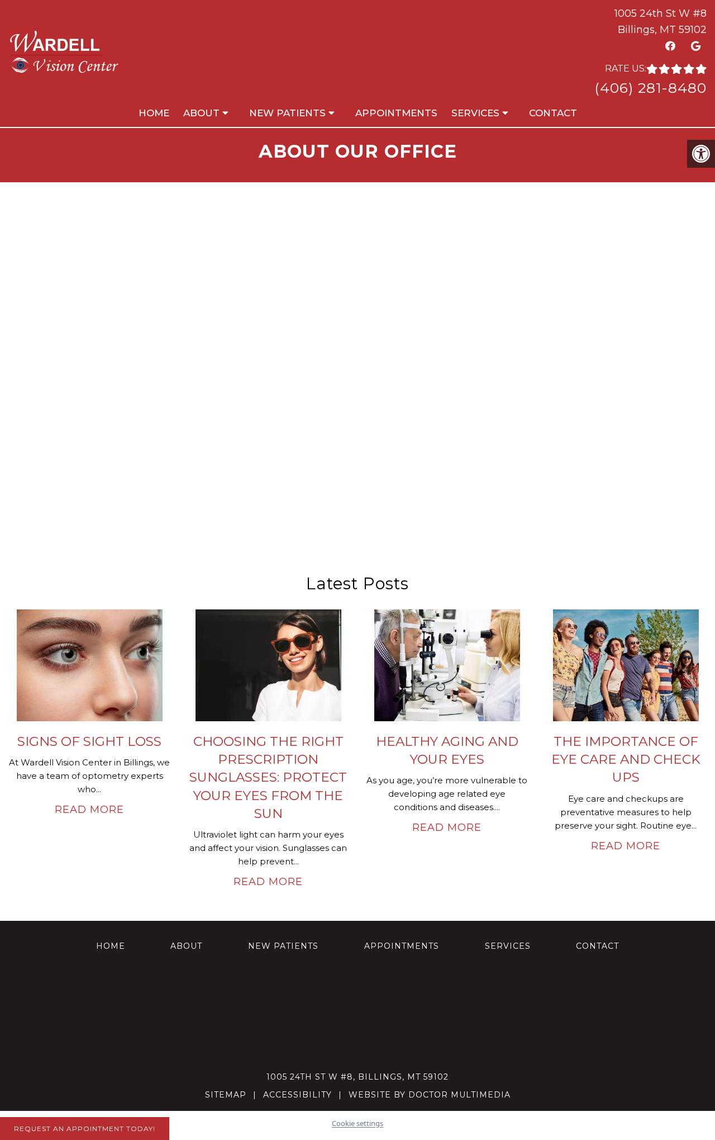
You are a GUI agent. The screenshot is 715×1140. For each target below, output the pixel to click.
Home (154, 113)
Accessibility (297, 1095)
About (201, 113)
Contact (553, 113)
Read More (89, 809)
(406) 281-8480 (650, 87)
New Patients (287, 113)
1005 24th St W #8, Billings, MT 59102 (357, 1077)
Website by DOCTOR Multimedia (430, 1095)
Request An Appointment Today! (84, 1128)
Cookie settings (357, 1123)
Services (475, 113)
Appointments (396, 113)
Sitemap (225, 1095)
